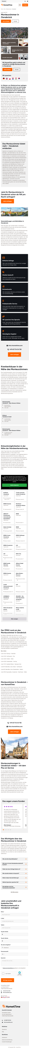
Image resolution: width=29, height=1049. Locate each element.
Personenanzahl (4, 951)
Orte (4, 9)
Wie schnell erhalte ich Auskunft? (14, 873)
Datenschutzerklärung (8, 968)
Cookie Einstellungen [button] (7, 1041)
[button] (3, 829)
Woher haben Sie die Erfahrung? (14, 878)
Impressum (4, 1037)
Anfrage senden (7, 980)
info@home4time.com (15, 345)
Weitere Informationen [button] (14, 488)
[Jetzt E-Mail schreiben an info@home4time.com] (27, 1)
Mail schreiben (7, 69)
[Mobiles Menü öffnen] (19, 5)
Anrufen (15, 21)
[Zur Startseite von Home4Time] (6, 5)
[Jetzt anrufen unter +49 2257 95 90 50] (25, 1)
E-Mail (2, 918)
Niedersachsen (8, 9)
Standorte (4, 1029)
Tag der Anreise (4, 931)
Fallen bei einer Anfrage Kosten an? (14, 869)
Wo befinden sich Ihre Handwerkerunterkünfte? (14, 887)
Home (2, 9)
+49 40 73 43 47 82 (15, 349)
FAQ (3, 1031)
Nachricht (3, 958)
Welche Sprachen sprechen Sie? (14, 882)
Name (2, 911)
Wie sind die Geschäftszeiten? (14, 859)
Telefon (2, 925)
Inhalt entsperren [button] (14, 485)
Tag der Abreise (4, 938)
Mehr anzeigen (14, 619)
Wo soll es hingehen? (6, 944)
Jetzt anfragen (6, 21)
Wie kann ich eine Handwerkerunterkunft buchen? (14, 864)
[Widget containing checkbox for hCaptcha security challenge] (11, 973)
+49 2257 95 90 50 (7, 1020)
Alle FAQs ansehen (14, 892)
